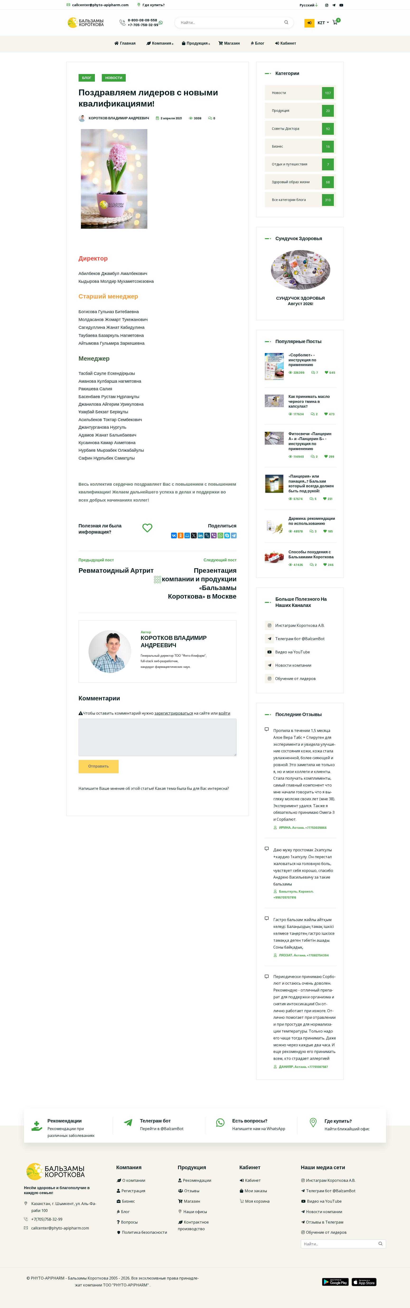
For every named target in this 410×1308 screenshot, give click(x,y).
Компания (161, 43)
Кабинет (288, 43)
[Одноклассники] (180, 535)
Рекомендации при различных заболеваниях (70, 1128)
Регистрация (133, 1190)
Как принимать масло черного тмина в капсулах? (309, 401)
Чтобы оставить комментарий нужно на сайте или (156, 713)
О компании (133, 1180)
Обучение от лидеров (295, 678)
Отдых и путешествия (300, 164)
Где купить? (153, 5)
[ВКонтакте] (174, 535)
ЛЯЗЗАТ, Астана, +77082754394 (303, 955)
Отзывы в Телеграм (324, 1222)
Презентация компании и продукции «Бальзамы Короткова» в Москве (199, 584)
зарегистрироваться (173, 713)
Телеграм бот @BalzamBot (299, 638)
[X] (194, 535)
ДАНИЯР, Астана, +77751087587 (303, 1067)
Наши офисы (194, 1211)
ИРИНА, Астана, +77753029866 (302, 828)
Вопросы (129, 1222)
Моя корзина (257, 1201)
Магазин (231, 43)
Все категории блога (301, 199)
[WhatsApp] (220, 535)
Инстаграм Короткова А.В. (299, 625)
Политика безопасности (144, 1232)
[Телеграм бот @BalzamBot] (334, 5)
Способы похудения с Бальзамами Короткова (311, 555)
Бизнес (301, 146)
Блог (259, 43)
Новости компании (292, 665)
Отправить (98, 766)
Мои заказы (255, 1190)
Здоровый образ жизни (301, 182)
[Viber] (214, 535)
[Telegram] (234, 535)
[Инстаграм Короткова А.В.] (327, 5)
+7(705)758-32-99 (46, 1219)
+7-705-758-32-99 (143, 25)
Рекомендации (196, 1180)
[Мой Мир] (187, 535)
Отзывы (191, 1190)
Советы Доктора (301, 128)
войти (224, 713)
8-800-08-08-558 (142, 20)
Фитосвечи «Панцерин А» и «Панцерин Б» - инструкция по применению (310, 441)
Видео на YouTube (292, 652)
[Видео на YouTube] (341, 5)
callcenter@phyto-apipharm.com (100, 5)
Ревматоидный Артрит (116, 571)
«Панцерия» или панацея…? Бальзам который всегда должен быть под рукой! (311, 484)
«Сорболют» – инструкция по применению (302, 360)
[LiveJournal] (207, 535)
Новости (113, 78)
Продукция (197, 43)
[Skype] (227, 535)
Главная (127, 43)
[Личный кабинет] (309, 23)
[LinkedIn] (200, 535)
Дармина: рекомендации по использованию (312, 521)
